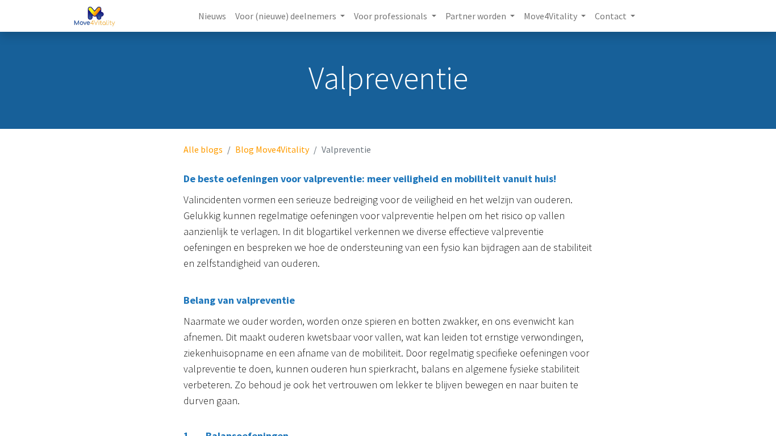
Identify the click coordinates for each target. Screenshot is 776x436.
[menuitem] (212, 16)
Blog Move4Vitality (272, 149)
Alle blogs (203, 149)
